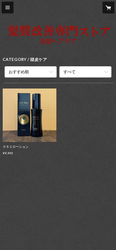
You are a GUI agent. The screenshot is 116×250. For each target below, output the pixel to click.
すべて (69, 71)
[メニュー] (7, 7)
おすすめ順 (19, 71)
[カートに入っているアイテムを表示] (108, 7)
